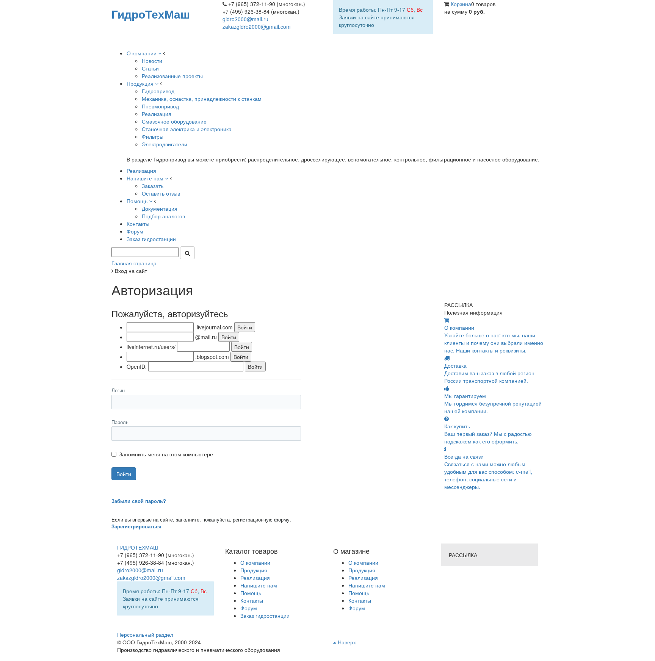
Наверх (346, 642)
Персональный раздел (145, 634)
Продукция (361, 570)
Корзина (461, 4)
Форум (356, 608)
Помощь (358, 593)
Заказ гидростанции (265, 615)
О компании (363, 562)
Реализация (363, 577)
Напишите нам (366, 585)
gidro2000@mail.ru (245, 19)
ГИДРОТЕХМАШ (137, 547)
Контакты (359, 600)
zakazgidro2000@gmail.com (257, 26)
